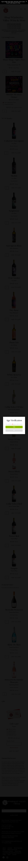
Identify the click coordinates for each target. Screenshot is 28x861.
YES (14, 427)
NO (14, 430)
